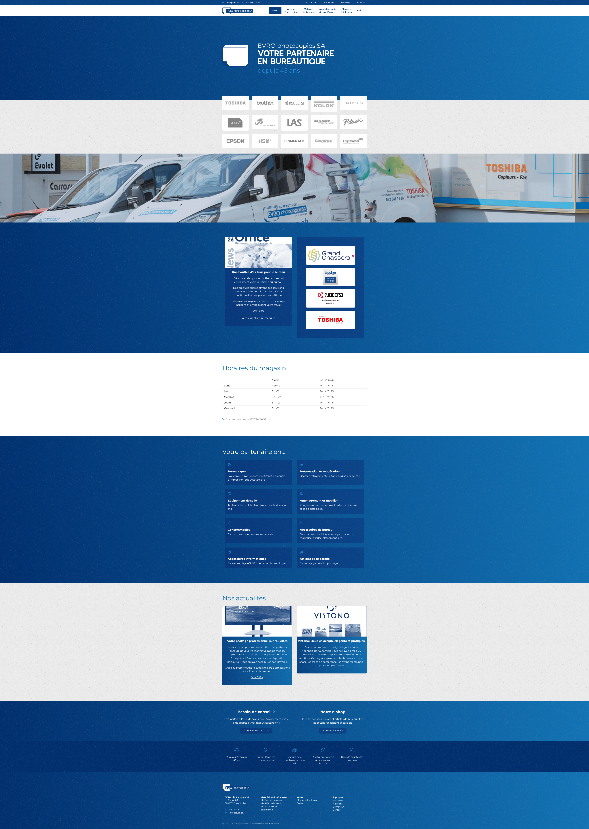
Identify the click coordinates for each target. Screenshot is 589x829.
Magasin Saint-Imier (346, 10)
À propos (329, 2)
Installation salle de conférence (327, 10)
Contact (362, 2)
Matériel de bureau (308, 10)
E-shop (360, 10)
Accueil (275, 10)
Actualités (312, 2)
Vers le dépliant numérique (258, 318)
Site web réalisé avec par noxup (265, 824)
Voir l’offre (257, 677)
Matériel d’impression (291, 10)
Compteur (345, 2)
